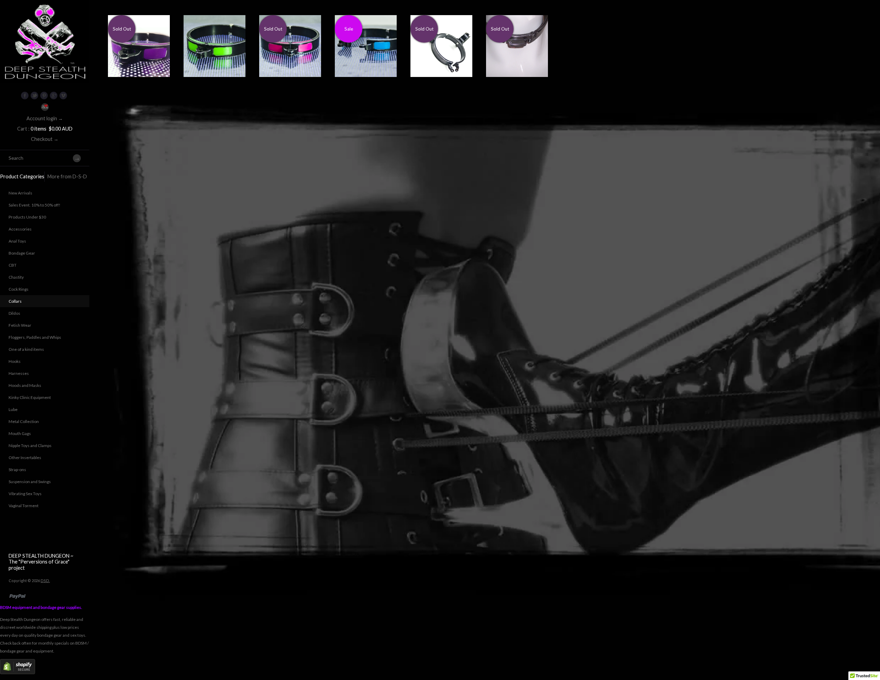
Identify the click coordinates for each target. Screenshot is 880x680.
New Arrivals (20, 193)
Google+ (53, 95)
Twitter (34, 95)
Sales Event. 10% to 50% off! (34, 205)
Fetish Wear (20, 325)
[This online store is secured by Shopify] (17, 672)
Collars (15, 301)
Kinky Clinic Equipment (30, 397)
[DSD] (44, 8)
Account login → (44, 118)
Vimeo (63, 95)
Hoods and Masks (25, 385)
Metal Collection (24, 421)
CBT (12, 265)
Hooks (15, 361)
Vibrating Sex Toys (25, 493)
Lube (13, 409)
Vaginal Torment (23, 505)
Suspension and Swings (30, 481)
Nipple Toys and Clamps (30, 445)
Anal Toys (17, 241)
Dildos (14, 313)
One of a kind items (26, 349)
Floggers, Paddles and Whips (35, 337)
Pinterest (44, 95)
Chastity (16, 277)
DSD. (45, 580)
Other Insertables (25, 457)
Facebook (25, 95)
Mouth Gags (20, 433)
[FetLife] (44, 107)
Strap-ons (17, 469)
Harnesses (19, 373)
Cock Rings (19, 289)
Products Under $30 (27, 217)
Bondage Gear (22, 253)
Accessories (20, 229)
